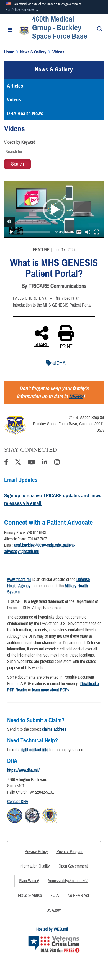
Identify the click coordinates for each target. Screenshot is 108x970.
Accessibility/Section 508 (68, 881)
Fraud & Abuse (30, 895)
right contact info (34, 750)
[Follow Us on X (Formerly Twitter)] (18, 463)
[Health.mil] (32, 815)
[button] (23, 10)
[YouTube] (31, 463)
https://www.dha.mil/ (23, 770)
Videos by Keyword (19, 142)
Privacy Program (69, 852)
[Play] (11, 232)
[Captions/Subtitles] (79, 232)
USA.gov (54, 910)
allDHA (58, 363)
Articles (15, 86)
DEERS (76, 396)
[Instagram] (57, 463)
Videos (14, 100)
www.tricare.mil (19, 579)
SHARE (41, 344)
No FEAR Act (78, 895)
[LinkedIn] (44, 463)
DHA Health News (25, 113)
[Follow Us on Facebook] (6, 463)
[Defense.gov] (14, 815)
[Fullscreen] (96, 232)
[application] (54, 209)
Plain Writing (29, 881)
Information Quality (34, 866)
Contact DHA (17, 801)
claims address (54, 729)
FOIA (54, 895)
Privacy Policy (36, 852)
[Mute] (88, 232)
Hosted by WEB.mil (52, 929)
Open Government (73, 866)
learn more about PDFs (50, 690)
